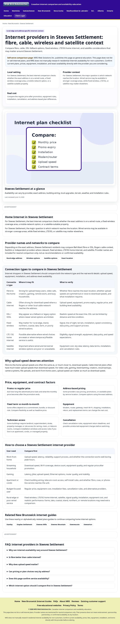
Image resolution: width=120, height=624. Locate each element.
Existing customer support (93, 601)
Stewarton (88, 524)
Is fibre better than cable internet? (25, 557)
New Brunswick (44, 11)
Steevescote (74, 524)
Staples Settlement (24, 524)
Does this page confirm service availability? (29, 578)
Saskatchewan (29, 11)
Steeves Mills (41, 524)
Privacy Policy (69, 605)
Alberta (101, 11)
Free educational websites (49, 605)
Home (6, 11)
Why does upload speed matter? (24, 564)
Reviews (75, 601)
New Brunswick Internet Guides (37, 601)
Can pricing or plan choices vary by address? (29, 571)
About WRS (65, 601)
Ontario (110, 11)
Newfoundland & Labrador (77, 11)
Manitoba (16, 11)
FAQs (55, 601)
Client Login (20, 16)
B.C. (92, 11)
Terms (80, 605)
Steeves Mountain (58, 524)
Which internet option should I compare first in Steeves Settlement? (40, 585)
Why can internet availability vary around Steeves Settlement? (38, 550)
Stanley (10, 524)
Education (8, 16)
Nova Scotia (58, 11)
